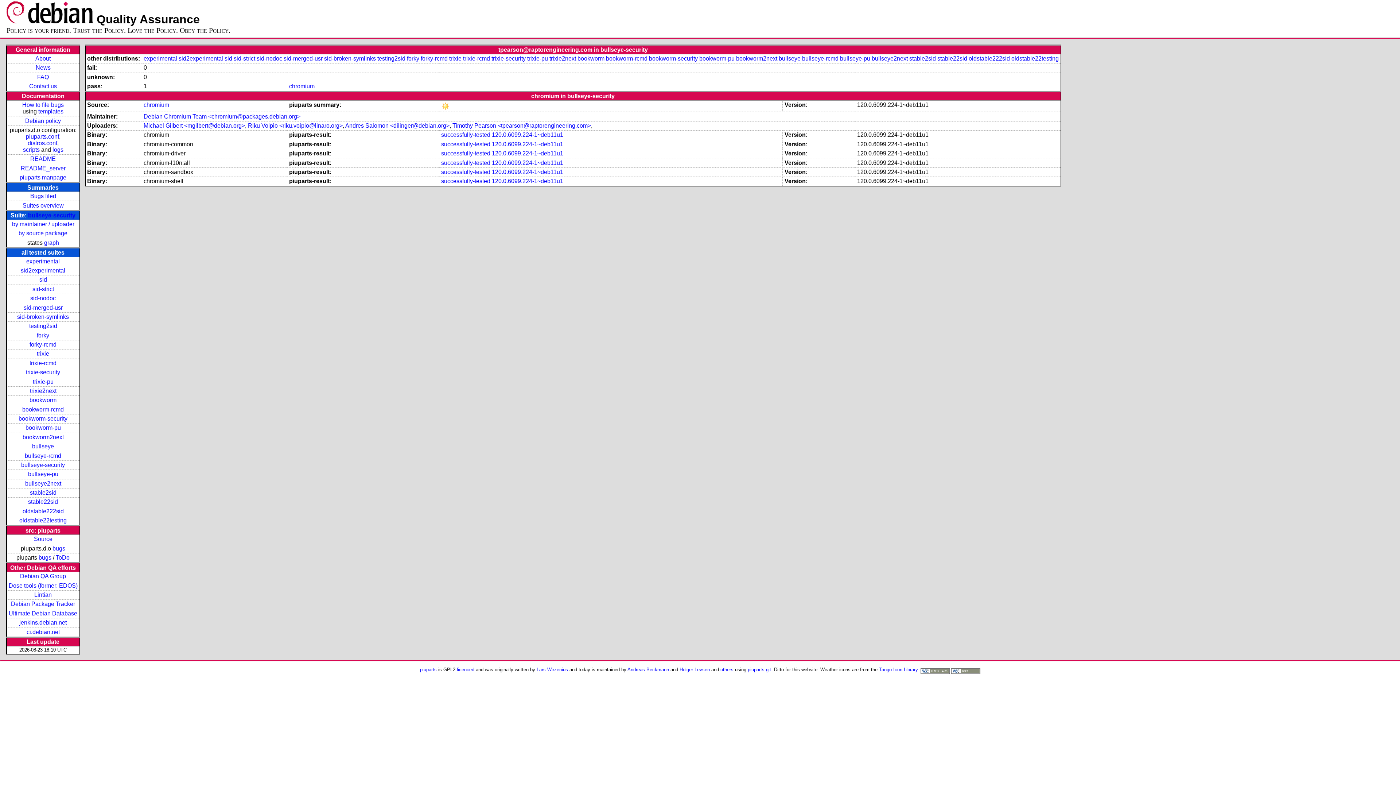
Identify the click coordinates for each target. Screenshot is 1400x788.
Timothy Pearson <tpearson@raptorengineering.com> (521, 126)
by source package (43, 233)
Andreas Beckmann (648, 669)
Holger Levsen (695, 669)
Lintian (43, 595)
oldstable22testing (43, 520)
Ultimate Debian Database (43, 613)
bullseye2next (43, 483)
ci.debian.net (43, 632)
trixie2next (43, 391)
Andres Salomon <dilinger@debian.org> (397, 126)
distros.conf (42, 143)
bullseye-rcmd (43, 456)
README (43, 159)
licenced (465, 669)
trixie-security (43, 372)
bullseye (43, 446)
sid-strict (43, 289)
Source (43, 539)
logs (57, 150)
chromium (302, 86)
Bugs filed (43, 196)
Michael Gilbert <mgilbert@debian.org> (194, 126)
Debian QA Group (43, 576)
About (43, 58)
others (727, 669)
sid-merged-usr (43, 308)
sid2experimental (43, 270)
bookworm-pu (43, 428)
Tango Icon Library (898, 669)
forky (43, 335)
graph (51, 243)
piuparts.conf (42, 137)
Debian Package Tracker (43, 604)
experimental (43, 261)
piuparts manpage (43, 177)
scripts (31, 150)
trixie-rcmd (43, 363)
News (43, 68)
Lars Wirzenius (552, 669)
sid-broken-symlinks (43, 317)
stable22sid (43, 502)
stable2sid (43, 493)
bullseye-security (51, 215)
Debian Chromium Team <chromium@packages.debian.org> (222, 116)
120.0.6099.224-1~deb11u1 (527, 135)
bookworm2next (43, 437)
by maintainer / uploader (43, 224)
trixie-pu (43, 382)
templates (50, 111)
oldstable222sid (43, 511)
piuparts (428, 669)
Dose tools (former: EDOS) (43, 586)
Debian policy (43, 121)
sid (43, 280)
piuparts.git (759, 669)
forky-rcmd (43, 344)
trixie (43, 354)
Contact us (43, 86)
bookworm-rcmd (43, 409)
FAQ (43, 77)
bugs (58, 548)
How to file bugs (43, 105)
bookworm (43, 400)
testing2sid (43, 326)
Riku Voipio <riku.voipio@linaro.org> (295, 126)
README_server (43, 168)
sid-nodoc (43, 298)
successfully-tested (465, 135)
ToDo (63, 558)
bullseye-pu (43, 474)
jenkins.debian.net (43, 622)
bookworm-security (43, 419)
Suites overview (43, 205)
